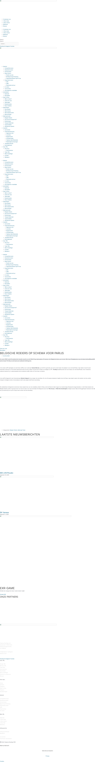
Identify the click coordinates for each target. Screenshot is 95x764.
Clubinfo (5, 128)
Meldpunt (7, 157)
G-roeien (7, 87)
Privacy (47, 756)
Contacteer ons (7, 19)
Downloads (2, 670)
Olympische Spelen (9, 126)
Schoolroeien (8, 71)
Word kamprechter (9, 112)
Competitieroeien (9, 68)
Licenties (8, 135)
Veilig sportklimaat (4, 731)
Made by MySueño (4, 745)
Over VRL (5, 147)
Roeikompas (8, 121)
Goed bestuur (9, 150)
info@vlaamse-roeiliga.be (6, 651)
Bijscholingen (8, 114)
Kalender (7, 93)
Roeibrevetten (8, 104)
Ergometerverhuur (10, 85)
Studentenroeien (9, 70)
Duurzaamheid (8, 145)
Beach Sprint (8, 73)
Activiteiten (6, 92)
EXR (7, 81)
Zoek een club (8, 100)
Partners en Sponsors (5, 674)
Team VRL (7, 152)
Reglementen (9, 136)
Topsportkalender (9, 123)
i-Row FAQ (2, 723)
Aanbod (5, 66)
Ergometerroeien (9, 80)
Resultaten (7, 95)
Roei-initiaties (8, 105)
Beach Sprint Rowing (5, 703)
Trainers (2, 690)
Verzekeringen (9, 138)
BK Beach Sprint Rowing (12, 76)
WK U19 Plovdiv (6, 473)
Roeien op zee (9, 75)
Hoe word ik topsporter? (11, 119)
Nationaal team (6, 116)
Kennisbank (7, 109)
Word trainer (8, 111)
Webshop (5, 24)
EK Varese (4, 512)
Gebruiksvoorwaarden (47, 750)
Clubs (1, 683)
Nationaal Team (21, 430)
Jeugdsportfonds (9, 143)
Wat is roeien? (8, 99)
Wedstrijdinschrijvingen (12, 141)
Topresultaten (8, 124)
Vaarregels (7, 102)
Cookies (2, 761)
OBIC (7, 83)
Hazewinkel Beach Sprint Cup (13, 78)
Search (1, 39)
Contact (7, 155)
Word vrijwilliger (9, 153)
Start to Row (6, 97)
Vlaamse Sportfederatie (12, 140)
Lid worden (7, 129)
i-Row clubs (6, 21)
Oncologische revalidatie (11, 90)
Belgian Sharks (8, 117)
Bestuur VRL (3, 665)
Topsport (2, 686)
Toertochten (8, 88)
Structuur (7, 148)
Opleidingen (6, 107)
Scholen (2, 684)
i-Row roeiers (6, 22)
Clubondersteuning (9, 131)
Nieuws (5, 26)
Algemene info (9, 133)
